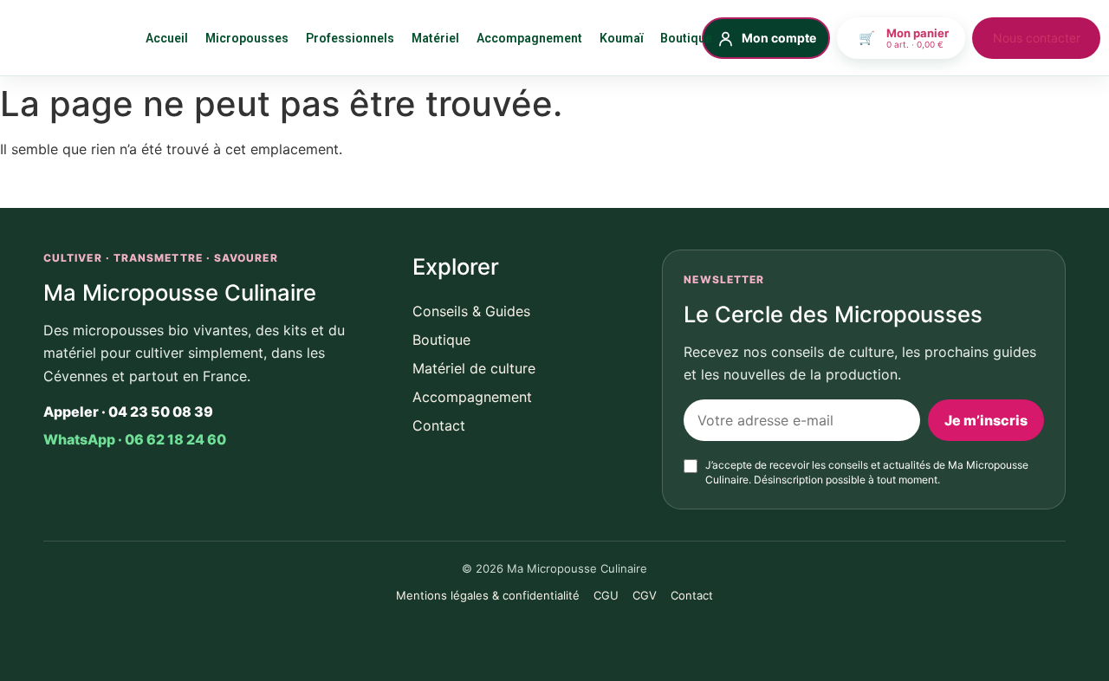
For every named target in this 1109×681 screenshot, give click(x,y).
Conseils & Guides (471, 311)
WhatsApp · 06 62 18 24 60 (134, 439)
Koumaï (621, 38)
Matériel (435, 38)
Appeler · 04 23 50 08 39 (128, 411)
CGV (644, 595)
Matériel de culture (473, 368)
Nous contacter (1036, 37)
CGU (606, 595)
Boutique (686, 38)
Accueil (167, 38)
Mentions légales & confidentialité (488, 595)
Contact (438, 425)
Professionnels (350, 38)
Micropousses (247, 38)
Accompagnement (529, 38)
